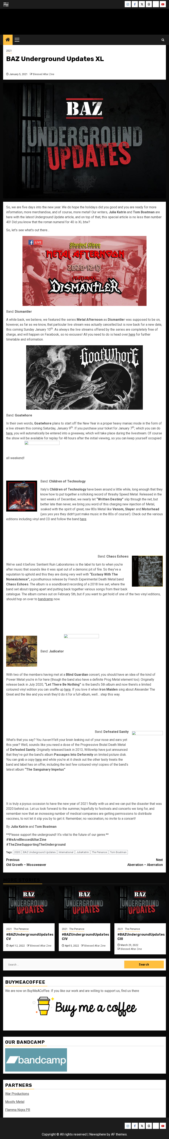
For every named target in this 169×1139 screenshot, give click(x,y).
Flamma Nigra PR (17, 1110)
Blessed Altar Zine (43, 74)
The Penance (99, 852)
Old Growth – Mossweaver (26, 862)
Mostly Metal (14, 1102)
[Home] (8, 40)
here (131, 334)
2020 (17, 852)
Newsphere (97, 1134)
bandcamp (45, 599)
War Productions (17, 1094)
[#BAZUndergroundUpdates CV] (29, 904)
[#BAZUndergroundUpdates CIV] (84, 904)
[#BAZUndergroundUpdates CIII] (140, 904)
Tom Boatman (118, 852)
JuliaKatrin (82, 852)
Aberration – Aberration (145, 862)
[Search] (162, 40)
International (66, 852)
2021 (9, 50)
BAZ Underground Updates (39, 852)
